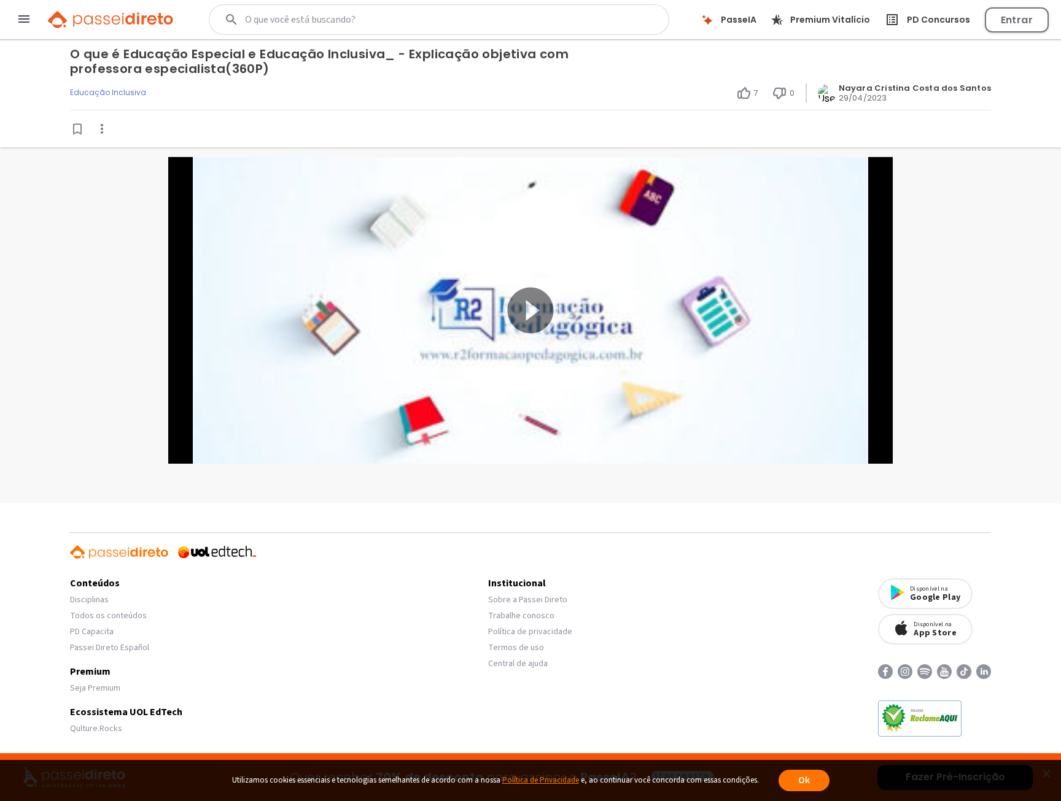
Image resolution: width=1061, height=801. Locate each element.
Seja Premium (95, 688)
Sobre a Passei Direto (527, 600)
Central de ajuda (518, 663)
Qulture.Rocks (96, 728)
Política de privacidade (530, 631)
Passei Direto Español (109, 647)
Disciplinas (89, 600)
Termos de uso (516, 647)
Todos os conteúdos (108, 615)
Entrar (1017, 20)
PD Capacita (92, 631)
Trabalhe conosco (521, 615)
